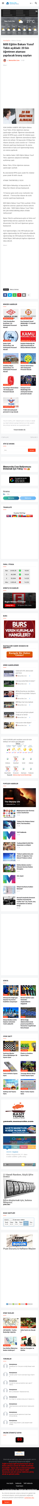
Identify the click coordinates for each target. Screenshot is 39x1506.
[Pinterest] (19, 295)
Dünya (6, 692)
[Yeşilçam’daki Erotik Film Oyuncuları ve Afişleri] (9, 846)
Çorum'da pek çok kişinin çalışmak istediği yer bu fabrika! (24, 713)
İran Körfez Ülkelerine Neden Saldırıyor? (10, 1349)
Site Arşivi (20, 876)
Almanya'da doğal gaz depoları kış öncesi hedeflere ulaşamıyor (10, 1000)
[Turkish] (31, 516)
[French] (11, 516)
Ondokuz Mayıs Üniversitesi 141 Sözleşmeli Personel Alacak (10, 369)
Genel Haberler (8, 671)
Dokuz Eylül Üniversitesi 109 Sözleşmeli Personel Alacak (10, 346)
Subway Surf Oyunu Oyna (9, 1093)
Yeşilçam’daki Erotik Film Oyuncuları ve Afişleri (25, 844)
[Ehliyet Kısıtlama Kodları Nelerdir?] (9, 890)
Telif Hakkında (21, 832)
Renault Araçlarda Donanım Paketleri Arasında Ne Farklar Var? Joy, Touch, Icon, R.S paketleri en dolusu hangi (26, 901)
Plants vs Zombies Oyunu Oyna (27, 1054)
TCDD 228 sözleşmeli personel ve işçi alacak (10, 411)
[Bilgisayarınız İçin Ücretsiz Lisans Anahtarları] (9, 814)
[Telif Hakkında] (9, 835)
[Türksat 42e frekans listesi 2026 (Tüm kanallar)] (9, 825)
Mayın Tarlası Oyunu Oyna (27, 1093)
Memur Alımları (16, 40)
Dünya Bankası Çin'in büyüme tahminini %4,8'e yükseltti (10, 1022)
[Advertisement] (19, 86)
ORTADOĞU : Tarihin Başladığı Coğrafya (10, 1331)
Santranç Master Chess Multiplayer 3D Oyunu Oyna (10, 1055)
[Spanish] (28, 516)
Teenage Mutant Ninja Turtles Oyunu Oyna (28, 1074)
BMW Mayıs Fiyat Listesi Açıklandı (24, 702)
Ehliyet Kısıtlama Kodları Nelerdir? (25, 888)
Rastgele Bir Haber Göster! (19, 654)
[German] (14, 516)
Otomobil (7, 682)
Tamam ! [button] (7, 1502)
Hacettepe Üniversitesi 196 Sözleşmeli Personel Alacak (10, 390)
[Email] (24, 295)
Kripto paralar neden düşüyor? (24, 722)
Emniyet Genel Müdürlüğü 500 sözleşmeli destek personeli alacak (27, 391)
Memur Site (13, 1489)
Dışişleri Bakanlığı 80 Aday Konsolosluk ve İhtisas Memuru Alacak (28, 345)
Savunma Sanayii (9, 713)
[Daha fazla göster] (29, 295)
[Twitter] (10, 295)
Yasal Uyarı (19, 1486)
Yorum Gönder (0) (19, 430)
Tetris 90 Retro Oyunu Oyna (10, 1074)
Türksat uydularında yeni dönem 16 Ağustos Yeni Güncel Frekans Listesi (25, 856)
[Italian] (18, 516)
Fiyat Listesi (8, 703)
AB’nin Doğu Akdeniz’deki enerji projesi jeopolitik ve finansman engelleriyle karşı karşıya (28, 1024)
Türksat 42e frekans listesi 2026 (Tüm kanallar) (25, 822)
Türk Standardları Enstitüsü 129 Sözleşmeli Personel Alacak (10, 324)
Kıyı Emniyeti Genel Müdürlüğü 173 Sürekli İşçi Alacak (28, 323)
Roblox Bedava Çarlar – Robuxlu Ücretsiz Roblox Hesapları (25, 867)
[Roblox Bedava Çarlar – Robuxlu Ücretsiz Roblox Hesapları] (9, 868)
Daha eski (33, 437)
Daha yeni (5, 437)
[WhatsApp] (14, 295)
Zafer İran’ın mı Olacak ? (28, 1331)
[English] (8, 516)
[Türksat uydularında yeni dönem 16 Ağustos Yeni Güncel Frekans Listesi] (9, 857)
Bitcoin (6, 723)
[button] (3, 3)
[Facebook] (5, 295)
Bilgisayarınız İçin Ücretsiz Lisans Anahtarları (25, 811)
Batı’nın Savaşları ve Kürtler (27, 1349)
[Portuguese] (21, 516)
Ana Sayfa (6, 40)
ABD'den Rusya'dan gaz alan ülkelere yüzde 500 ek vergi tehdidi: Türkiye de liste (26, 693)
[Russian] (24, 516)
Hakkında (18, 1483)
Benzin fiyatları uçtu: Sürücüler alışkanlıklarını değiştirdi (27, 1001)
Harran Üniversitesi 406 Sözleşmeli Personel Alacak (27, 368)
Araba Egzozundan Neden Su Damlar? (25, 681)
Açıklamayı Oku (29, 1497)
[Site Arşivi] (9, 879)
